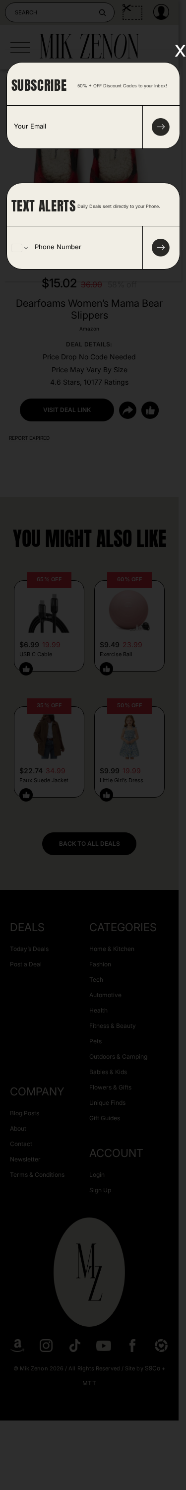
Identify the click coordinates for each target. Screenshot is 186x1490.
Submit (161, 248)
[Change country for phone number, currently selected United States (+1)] (19, 248)
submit (161, 127)
